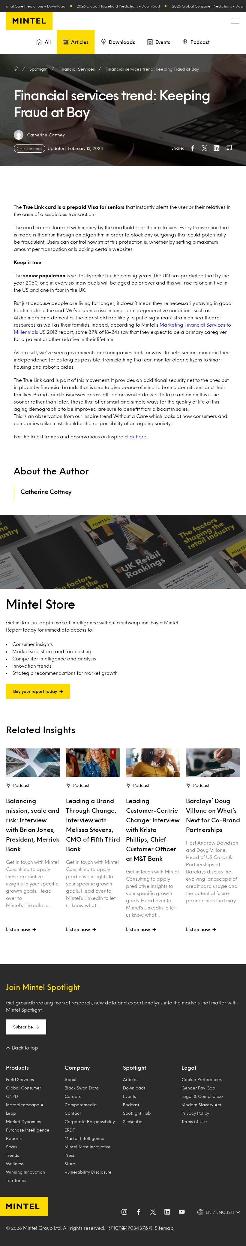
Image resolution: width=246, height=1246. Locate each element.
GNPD (12, 1096)
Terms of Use (194, 1121)
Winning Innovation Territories (25, 1176)
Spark (11, 1146)
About (70, 1079)
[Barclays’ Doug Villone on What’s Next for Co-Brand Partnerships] (213, 762)
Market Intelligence (84, 1138)
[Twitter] (153, 1212)
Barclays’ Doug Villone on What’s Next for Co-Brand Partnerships (213, 815)
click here (135, 436)
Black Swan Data (81, 1087)
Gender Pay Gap (198, 1087)
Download (36, 6)
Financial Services (76, 69)
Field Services (20, 1079)
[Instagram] (124, 1212)
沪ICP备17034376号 (131, 1228)
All (48, 42)
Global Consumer (23, 1087)
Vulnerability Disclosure (88, 1172)
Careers (72, 1096)
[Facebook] (138, 1212)
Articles (79, 42)
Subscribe (23, 1026)
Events (162, 42)
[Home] (16, 69)
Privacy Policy (195, 1113)
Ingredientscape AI (25, 1104)
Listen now (18, 929)
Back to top (25, 1048)
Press (69, 1155)
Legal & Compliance (202, 1096)
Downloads (122, 42)
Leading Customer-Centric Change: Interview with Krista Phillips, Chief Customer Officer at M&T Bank (152, 829)
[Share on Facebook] (192, 148)
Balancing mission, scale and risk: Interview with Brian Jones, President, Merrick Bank (32, 824)
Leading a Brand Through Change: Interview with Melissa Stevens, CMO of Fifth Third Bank (93, 824)
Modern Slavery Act (201, 1104)
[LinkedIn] (167, 1212)
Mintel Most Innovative (87, 1146)
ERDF (69, 1130)
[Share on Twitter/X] (204, 148)
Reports (14, 1138)
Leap (11, 1113)
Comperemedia (80, 1104)
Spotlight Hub (137, 1113)
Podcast (200, 42)
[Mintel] (29, 21)
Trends (12, 1155)
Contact (72, 1113)
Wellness (15, 1163)
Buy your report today (35, 691)
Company (77, 1067)
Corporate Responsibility (89, 1121)
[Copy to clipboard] (228, 148)
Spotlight (134, 1067)
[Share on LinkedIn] (216, 148)
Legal (189, 1067)
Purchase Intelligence (28, 1130)
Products (17, 1067)
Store (69, 1163)
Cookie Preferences (202, 1079)
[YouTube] (181, 1212)
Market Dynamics (23, 1121)
